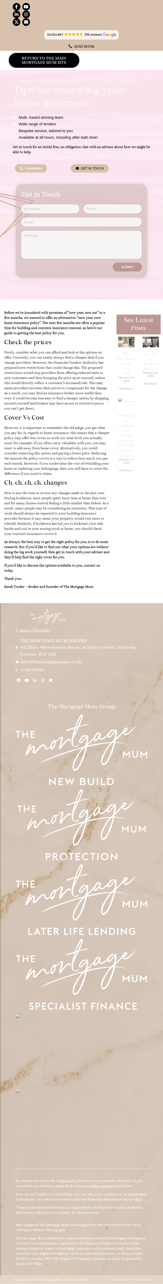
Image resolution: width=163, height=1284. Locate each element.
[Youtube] (26, 7)
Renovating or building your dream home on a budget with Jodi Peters (127, 435)
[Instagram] (26, 14)
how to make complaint (97, 1186)
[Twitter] (51, 680)
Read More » (126, 388)
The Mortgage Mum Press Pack (126, 364)
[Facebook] (19, 680)
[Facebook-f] (16, 7)
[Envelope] (26, 22)
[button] (81, 35)
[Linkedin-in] (16, 14)
